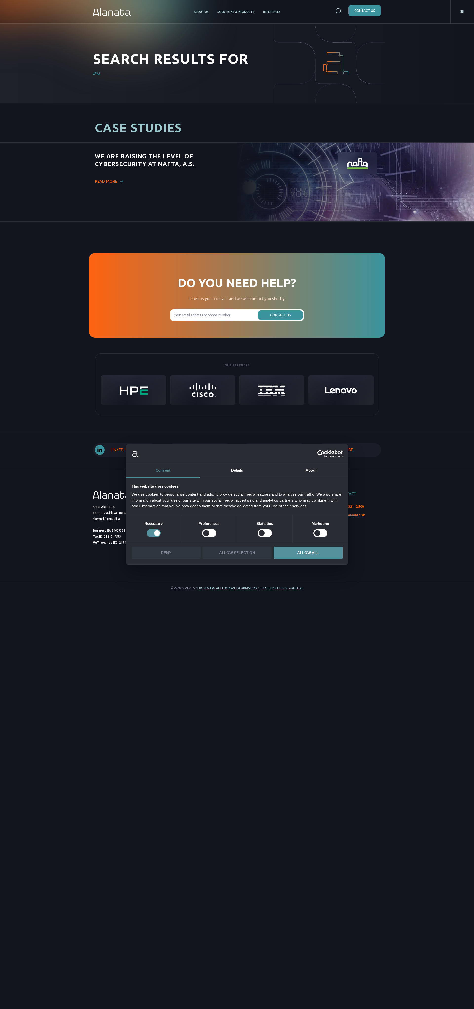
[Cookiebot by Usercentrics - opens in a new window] (321, 454)
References (272, 11)
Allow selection (237, 553)
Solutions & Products (235, 11)
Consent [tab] (163, 470)
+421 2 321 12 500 (351, 506)
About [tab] (311, 470)
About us (201, 11)
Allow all (308, 553)
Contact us (364, 11)
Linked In (119, 450)
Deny (166, 553)
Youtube (344, 450)
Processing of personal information (228, 587)
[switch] (209, 533)
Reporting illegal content (281, 587)
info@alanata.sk (351, 515)
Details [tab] (237, 470)
